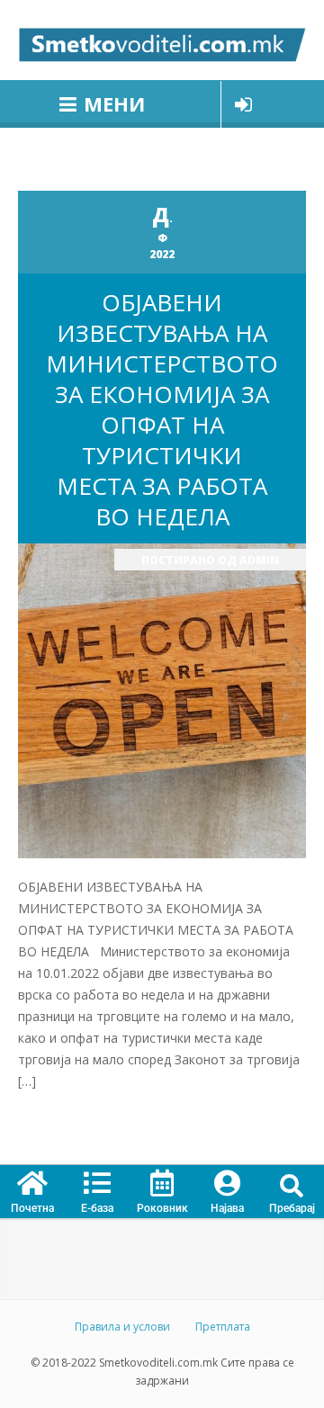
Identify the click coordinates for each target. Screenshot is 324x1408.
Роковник (162, 1208)
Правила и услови (122, 1326)
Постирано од (210, 560)
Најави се (243, 104)
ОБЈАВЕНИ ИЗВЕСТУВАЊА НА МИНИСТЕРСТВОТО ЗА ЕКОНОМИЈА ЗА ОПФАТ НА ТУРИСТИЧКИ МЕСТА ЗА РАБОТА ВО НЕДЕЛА (162, 409)
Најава (227, 1208)
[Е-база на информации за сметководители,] (162, 40)
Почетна (32, 1208)
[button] (292, 1186)
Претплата (222, 1326)
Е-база (97, 1208)
